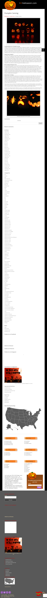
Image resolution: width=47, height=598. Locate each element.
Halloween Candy (7, 224)
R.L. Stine (6, 281)
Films (5, 208)
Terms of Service (6, 597)
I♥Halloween (6, 16)
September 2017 (7, 138)
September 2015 (7, 168)
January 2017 (6, 150)
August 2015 (6, 170)
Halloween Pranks (7, 238)
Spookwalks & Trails (9, 444)
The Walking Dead (7, 297)
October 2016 (6, 154)
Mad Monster (6, 264)
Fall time (5, 207)
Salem (5, 282)
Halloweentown (7, 242)
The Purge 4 (6, 295)
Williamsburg (6, 321)
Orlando (5, 272)
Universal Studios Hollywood (9, 308)
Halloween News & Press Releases (10, 237)
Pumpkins (6, 280)
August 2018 (6, 135)
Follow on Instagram (24, 356)
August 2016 (6, 157)
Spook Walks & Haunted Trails (9, 390)
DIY (5, 197)
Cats (5, 188)
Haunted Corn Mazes (8, 389)
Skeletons (6, 285)
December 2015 (7, 165)
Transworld (6, 299)
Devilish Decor (6, 193)
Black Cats (6, 184)
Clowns (5, 190)
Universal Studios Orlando (9, 309)
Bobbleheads (6, 185)
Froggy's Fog (6, 213)
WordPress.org (7, 331)
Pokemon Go (6, 278)
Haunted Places (7, 250)
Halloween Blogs (7, 221)
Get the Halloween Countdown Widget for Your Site (23, 383)
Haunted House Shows (8, 245)
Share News (28, 469)
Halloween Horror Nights (8, 231)
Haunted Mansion (7, 248)
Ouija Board (6, 274)
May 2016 (6, 160)
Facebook (7, 464)
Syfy (5, 289)
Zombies (6, 322)
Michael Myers (7, 267)
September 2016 (7, 155)
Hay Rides (6, 397)
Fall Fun (5, 205)
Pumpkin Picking (28, 443)
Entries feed (6, 328)
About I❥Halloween (29, 463)
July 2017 (5, 141)
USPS (5, 311)
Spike (5, 287)
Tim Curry (6, 298)
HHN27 (5, 251)
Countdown (28, 467)
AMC (5, 177)
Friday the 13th (7, 211)
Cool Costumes (7, 191)
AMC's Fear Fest (7, 178)
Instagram (7, 466)
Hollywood (6, 254)
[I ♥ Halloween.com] (10, 5)
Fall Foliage (6, 204)
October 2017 (6, 137)
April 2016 (6, 161)
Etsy (5, 198)
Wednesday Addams (8, 319)
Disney (5, 194)
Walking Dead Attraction (8, 317)
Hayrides (27, 442)
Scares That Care (7, 284)
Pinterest (7, 467)
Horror (5, 257)
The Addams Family (7, 292)
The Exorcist (6, 294)
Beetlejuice (6, 183)
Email (6, 495)
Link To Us (27, 471)
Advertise (27, 470)
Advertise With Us (8, 586)
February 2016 (6, 164)
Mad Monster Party (7, 265)
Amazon (5, 175)
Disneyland (6, 195)
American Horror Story (8, 180)
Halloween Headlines (8, 230)
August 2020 (6, 131)
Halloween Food (7, 227)
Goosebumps (6, 217)
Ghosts (5, 215)
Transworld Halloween (8, 301)
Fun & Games (6, 214)
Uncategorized (7, 305)
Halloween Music (7, 235)
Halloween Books (7, 223)
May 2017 (6, 144)
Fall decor (6, 203)
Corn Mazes (6, 396)
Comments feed (7, 330)
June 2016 (6, 158)
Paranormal (6, 275)
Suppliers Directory (29, 452)
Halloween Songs (7, 241)
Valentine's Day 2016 (8, 314)
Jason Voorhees (7, 261)
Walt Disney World (7, 318)
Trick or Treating (7, 302)
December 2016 (7, 151)
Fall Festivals (6, 402)
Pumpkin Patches (7, 399)
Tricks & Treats (7, 304)
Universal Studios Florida (8, 307)
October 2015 (6, 167)
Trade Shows (28, 453)
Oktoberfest (6, 400)
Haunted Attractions (7, 244)
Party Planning (7, 277)
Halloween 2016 (7, 220)
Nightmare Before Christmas (9, 271)
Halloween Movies (7, 234)
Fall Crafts (6, 201)
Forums (27, 468)
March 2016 (6, 163)
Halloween (6, 218)
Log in (5, 327)
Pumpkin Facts (12, 16)
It (4, 260)
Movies (5, 268)
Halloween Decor (7, 225)
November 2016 (7, 153)
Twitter (7, 465)
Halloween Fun (7, 228)
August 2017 (6, 140)
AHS (5, 174)
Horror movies (6, 258)
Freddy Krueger (7, 210)
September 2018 (7, 134)
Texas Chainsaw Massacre (9, 291)
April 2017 (6, 145)
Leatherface (6, 262)
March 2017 (6, 147)
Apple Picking (6, 181)
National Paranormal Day (8, 270)
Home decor (6, 255)
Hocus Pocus (6, 252)
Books (5, 187)
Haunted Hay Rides (7, 392)
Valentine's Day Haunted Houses (10, 315)
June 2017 (6, 143)
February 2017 (6, 148)
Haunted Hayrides (9, 442)
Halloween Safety (7, 240)
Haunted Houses (7, 247)
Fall (5, 200)
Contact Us (27, 464)
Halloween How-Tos (7, 232)
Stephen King (6, 288)
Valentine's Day (7, 312)
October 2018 (6, 133)
